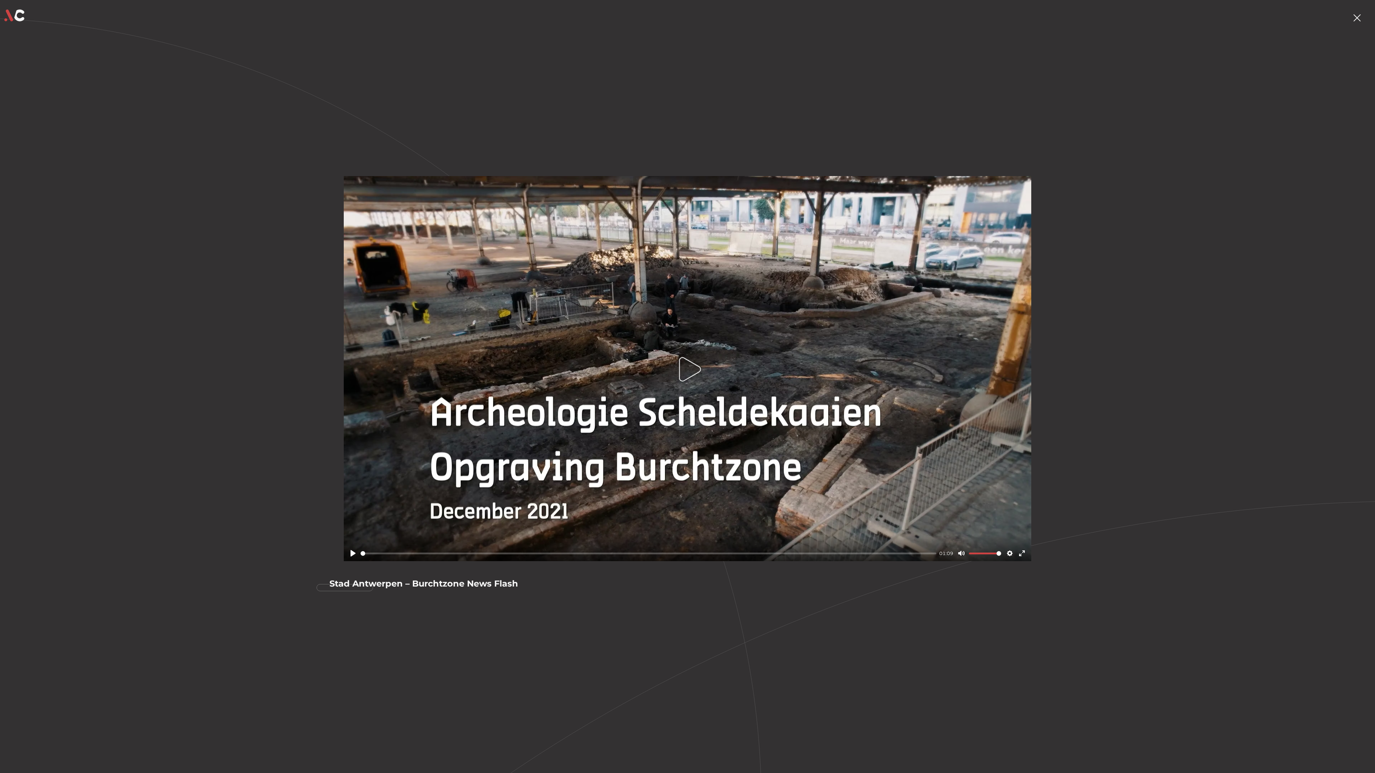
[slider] (648, 553)
